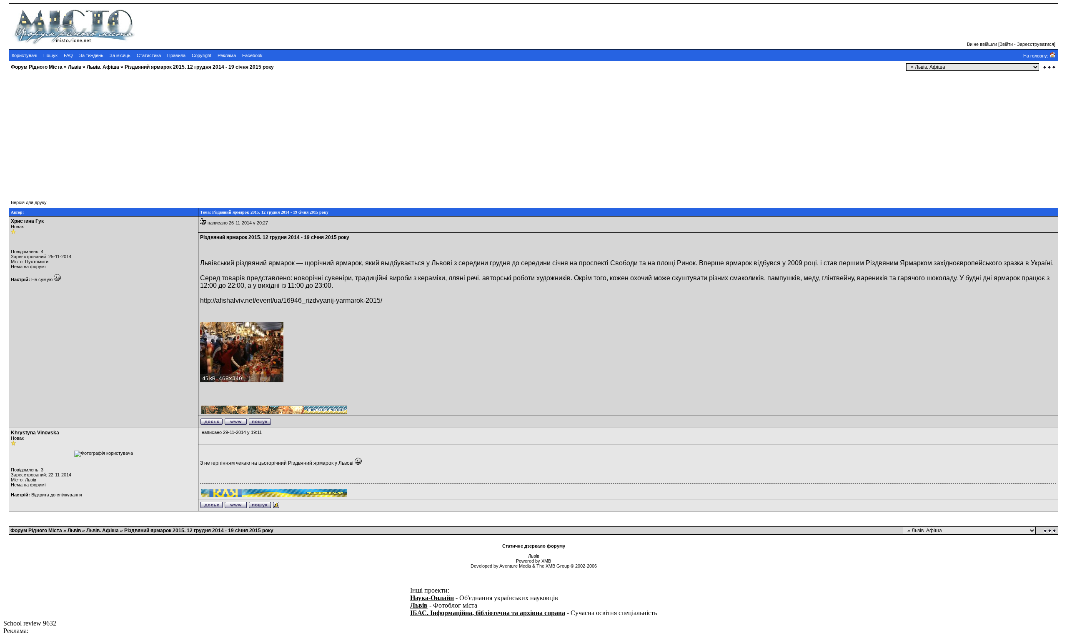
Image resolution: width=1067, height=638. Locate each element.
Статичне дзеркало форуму (533, 545)
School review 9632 (29, 623)
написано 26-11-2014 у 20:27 (238, 222)
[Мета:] (276, 506)
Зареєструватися (1035, 44)
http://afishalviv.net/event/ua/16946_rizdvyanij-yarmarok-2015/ (291, 300)
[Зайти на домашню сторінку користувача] (235, 423)
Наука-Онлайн (432, 597)
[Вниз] (1049, 67)
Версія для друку (29, 202)
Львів (74, 67)
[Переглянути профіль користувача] (211, 423)
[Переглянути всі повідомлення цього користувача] (259, 423)
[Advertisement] (253, 131)
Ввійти (1006, 44)
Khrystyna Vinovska (35, 433)
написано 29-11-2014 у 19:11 (232, 432)
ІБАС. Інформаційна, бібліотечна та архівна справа (487, 612)
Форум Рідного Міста (37, 67)
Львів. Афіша (103, 67)
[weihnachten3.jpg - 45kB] (241, 381)
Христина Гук (27, 221)
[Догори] (1050, 530)
